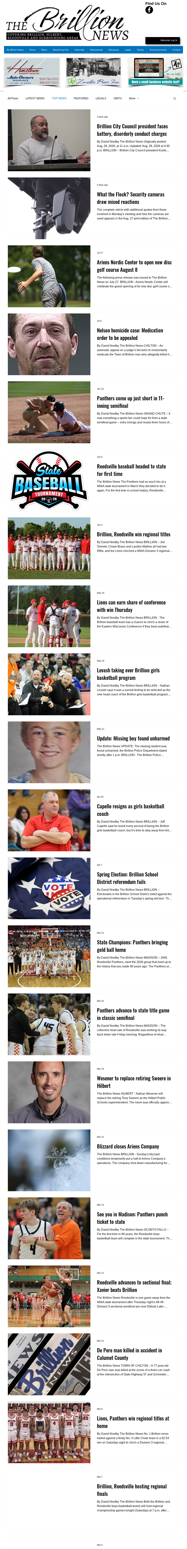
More (132, 98)
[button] (174, 99)
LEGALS (101, 98)
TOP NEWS (59, 98)
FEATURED (81, 98)
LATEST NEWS (35, 98)
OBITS (118, 98)
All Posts (13, 98)
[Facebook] (149, 10)
